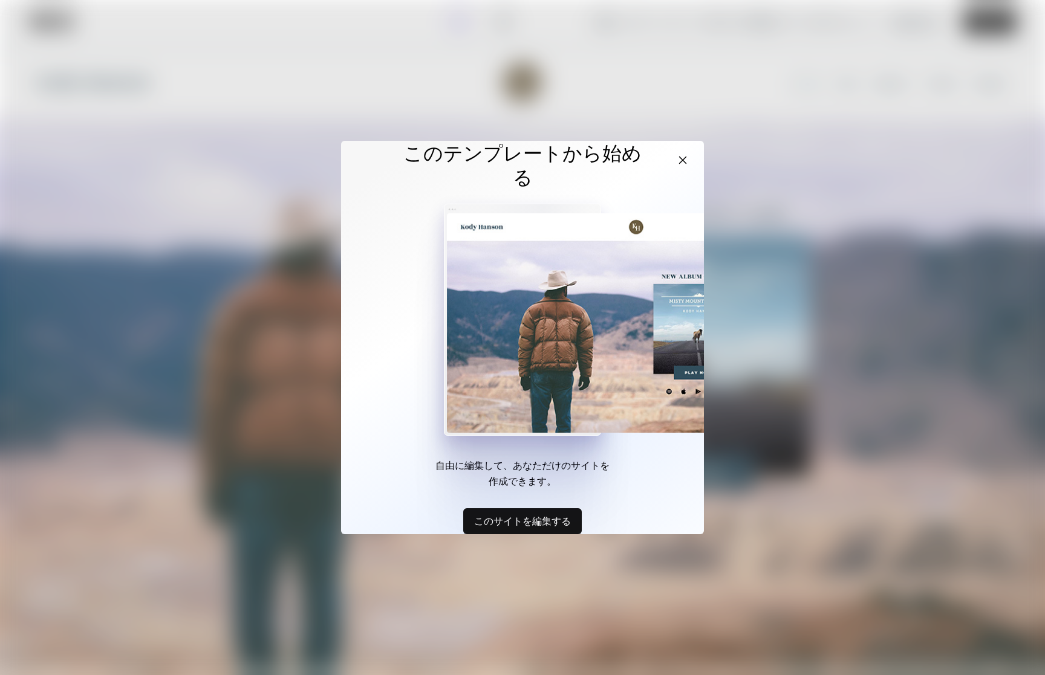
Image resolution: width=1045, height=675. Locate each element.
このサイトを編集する (522, 521)
